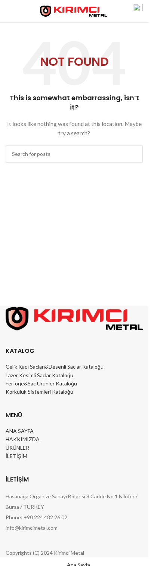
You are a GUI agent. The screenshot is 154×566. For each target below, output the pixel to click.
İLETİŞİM (16, 456)
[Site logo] (73, 10)
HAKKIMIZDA (23, 439)
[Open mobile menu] (8, 11)
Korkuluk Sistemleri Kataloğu (39, 391)
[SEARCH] (134, 154)
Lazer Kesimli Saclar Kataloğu (39, 375)
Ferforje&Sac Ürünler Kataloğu (41, 383)
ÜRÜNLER (17, 448)
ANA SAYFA (20, 431)
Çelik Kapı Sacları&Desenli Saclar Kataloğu (55, 366)
